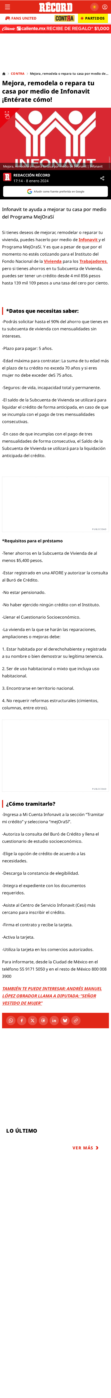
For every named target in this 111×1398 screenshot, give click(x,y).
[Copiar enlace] (76, 1020)
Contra (18, 74)
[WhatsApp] (10, 1020)
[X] (32, 1020)
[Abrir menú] (7, 7)
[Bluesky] (65, 1020)
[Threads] (43, 1020)
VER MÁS (83, 1148)
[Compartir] (102, 178)
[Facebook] (21, 1020)
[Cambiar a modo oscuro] (94, 7)
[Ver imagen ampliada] (55, 139)
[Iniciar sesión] (105, 7)
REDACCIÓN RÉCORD (31, 175)
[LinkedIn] (54, 1020)
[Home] (4, 73)
